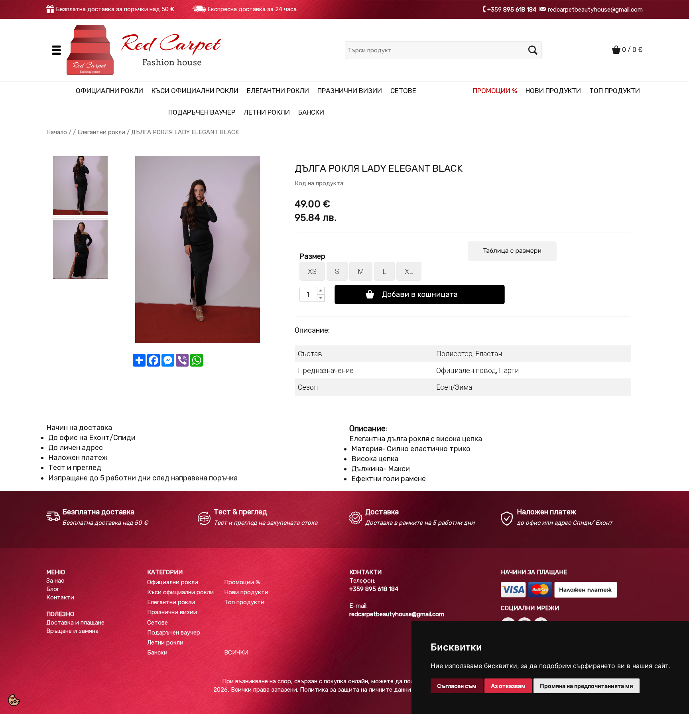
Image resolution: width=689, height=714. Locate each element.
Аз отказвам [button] (508, 685)
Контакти (60, 597)
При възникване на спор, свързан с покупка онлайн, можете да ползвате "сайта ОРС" (344, 681)
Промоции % (495, 91)
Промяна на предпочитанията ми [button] (586, 685)
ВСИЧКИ (236, 652)
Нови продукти (553, 91)
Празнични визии (349, 91)
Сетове (403, 91)
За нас (55, 580)
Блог (52, 589)
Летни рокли (267, 112)
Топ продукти (614, 91)
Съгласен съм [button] (456, 685)
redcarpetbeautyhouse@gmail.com (594, 9)
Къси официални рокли (195, 91)
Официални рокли (109, 91)
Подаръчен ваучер (201, 112)
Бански (311, 112)
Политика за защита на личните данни (355, 689)
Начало (56, 132)
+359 (511, 9)
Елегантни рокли (278, 91)
